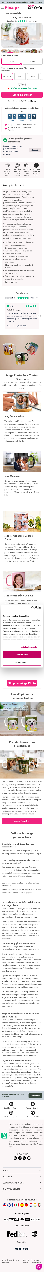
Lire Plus (11, 321)
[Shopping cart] (41, 8)
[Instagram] (15, 1158)
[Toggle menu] (2, 8)
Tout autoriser (22, 654)
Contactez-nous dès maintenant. (10, 152)
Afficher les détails (29, 647)
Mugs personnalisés (13, 13)
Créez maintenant (22, 95)
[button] (22, 185)
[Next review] (39, 316)
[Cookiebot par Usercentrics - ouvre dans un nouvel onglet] (31, 607)
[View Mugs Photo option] (10, 348)
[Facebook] (20, 1158)
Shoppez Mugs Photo (22, 683)
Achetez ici (35, 1095)
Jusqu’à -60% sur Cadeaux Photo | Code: (22, 2)
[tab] (4, 51)
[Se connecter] (36, 8)
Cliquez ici (35, 150)
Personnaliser (20, 662)
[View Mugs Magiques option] (19, 356)
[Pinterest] (24, 1158)
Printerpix (5, 1262)
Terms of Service (26, 1261)
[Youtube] (29, 1158)
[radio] (11, 61)
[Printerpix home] (12, 8)
